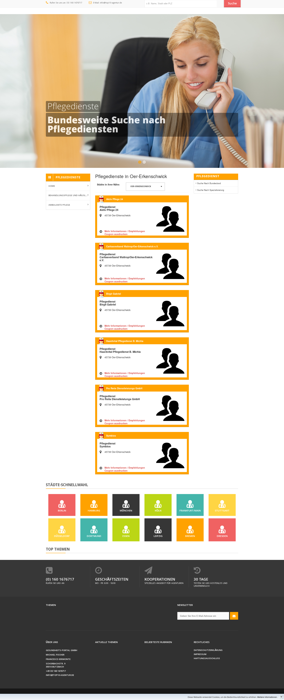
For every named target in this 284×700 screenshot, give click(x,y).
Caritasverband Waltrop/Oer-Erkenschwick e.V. (132, 246)
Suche (232, 3)
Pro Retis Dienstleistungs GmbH (124, 388)
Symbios (111, 435)
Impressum (200, 654)
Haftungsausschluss (207, 658)
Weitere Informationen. (267, 697)
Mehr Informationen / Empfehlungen (125, 231)
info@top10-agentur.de (60, 675)
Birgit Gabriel (113, 293)
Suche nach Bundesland (209, 183)
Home (51, 186)
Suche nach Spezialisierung (210, 190)
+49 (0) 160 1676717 (56, 671)
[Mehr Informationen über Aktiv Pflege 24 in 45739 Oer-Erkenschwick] (170, 218)
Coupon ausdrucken (116, 234)
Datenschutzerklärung (208, 650)
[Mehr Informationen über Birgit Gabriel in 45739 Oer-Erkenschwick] (170, 313)
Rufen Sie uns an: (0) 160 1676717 (66, 3)
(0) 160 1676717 (60, 580)
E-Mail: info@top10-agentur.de (107, 3)
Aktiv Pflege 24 (114, 199)
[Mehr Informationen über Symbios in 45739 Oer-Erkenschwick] (170, 455)
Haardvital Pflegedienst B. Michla (124, 341)
